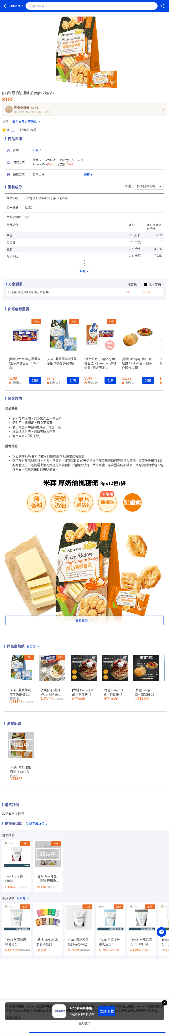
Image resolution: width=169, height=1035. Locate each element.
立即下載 (107, 1011)
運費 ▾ (88, 174)
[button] (77, 85)
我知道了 (84, 1023)
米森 (36, 150)
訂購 (35, 380)
